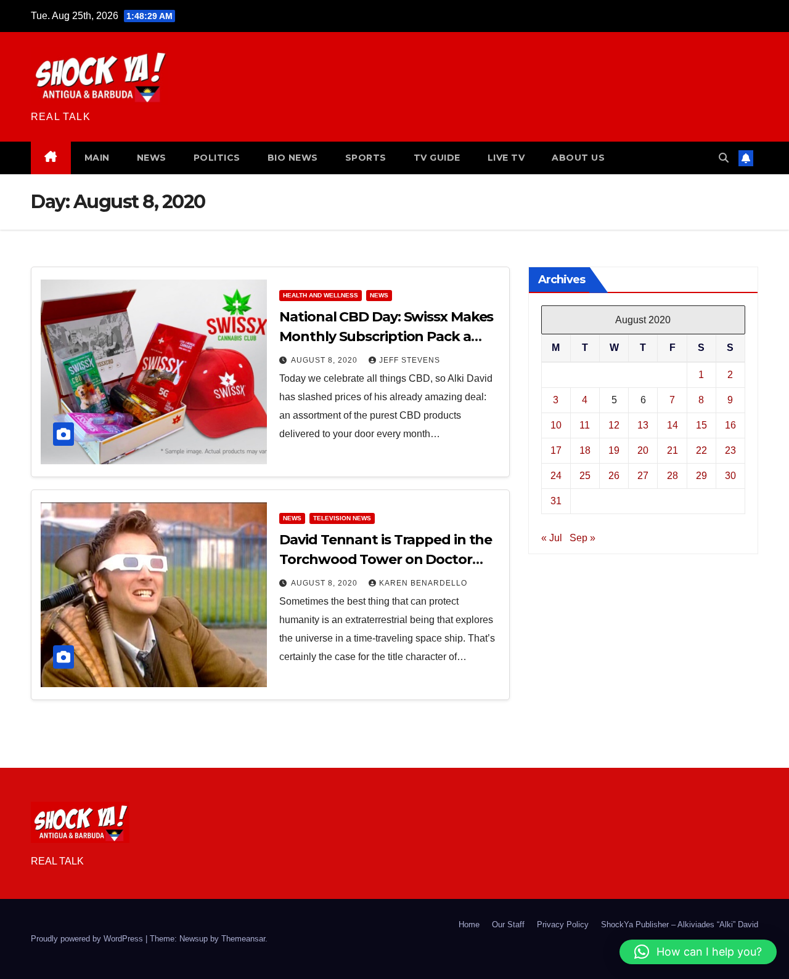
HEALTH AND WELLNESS (320, 295)
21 (672, 450)
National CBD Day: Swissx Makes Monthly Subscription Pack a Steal (386, 336)
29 (701, 475)
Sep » (582, 537)
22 (701, 450)
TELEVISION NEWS (342, 518)
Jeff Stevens (409, 360)
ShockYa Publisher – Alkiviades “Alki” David (679, 924)
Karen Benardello (423, 583)
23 (730, 450)
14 (672, 424)
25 (585, 475)
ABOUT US (578, 157)
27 (642, 475)
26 (613, 475)
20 (642, 450)
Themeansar (243, 938)
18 (585, 450)
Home (469, 924)
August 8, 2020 (325, 360)
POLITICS (217, 157)
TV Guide (437, 157)
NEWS (151, 157)
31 (556, 500)
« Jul (551, 537)
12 (613, 424)
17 (556, 450)
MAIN (97, 157)
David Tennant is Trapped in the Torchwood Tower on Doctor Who (385, 559)
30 (730, 475)
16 (730, 424)
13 (642, 424)
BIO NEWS (293, 157)
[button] (724, 158)
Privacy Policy (563, 924)
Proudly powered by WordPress (88, 938)
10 (556, 424)
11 (584, 424)
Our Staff (508, 924)
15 (701, 424)
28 (672, 475)
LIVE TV (506, 157)
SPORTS (365, 157)
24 (556, 475)
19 (613, 450)
